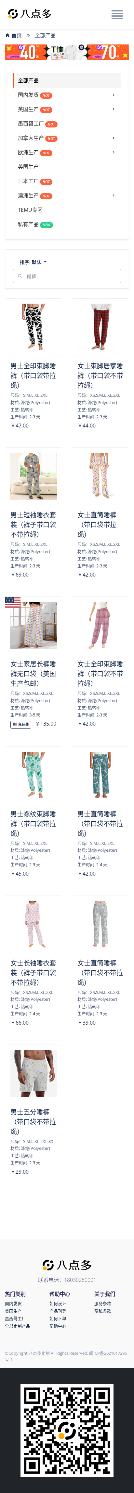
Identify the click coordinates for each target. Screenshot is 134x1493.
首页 (16, 35)
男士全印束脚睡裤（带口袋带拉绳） (33, 375)
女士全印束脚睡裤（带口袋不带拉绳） (100, 674)
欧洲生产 (34, 152)
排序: (30, 262)
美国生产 (34, 109)
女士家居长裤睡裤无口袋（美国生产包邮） (33, 674)
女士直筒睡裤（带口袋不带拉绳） (100, 973)
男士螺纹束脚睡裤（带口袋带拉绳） (33, 824)
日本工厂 (34, 181)
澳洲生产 (34, 195)
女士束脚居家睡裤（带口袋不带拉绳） (100, 375)
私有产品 (34, 224)
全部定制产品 (17, 1326)
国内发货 (34, 94)
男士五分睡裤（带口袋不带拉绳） (33, 1122)
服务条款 (102, 1303)
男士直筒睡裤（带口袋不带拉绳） (100, 824)
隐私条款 (102, 1311)
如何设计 (57, 1303)
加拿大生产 (36, 138)
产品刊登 (57, 1311)
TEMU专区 (30, 209)
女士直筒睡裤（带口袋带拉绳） (96, 525)
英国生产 (28, 166)
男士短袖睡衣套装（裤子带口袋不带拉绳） (33, 525)
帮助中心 (57, 1326)
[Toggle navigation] (117, 14)
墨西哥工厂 (36, 123)
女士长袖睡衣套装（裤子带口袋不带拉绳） (33, 973)
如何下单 (57, 1318)
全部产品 (28, 80)
